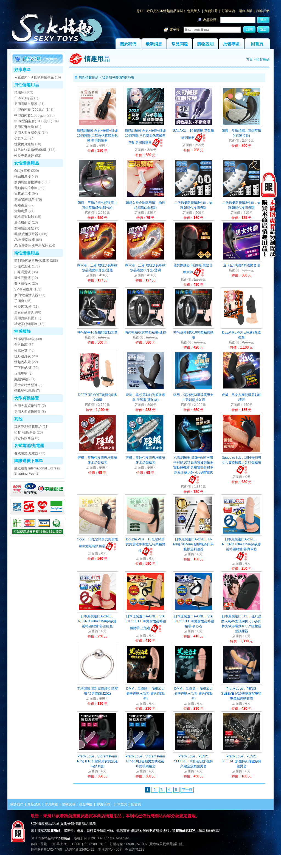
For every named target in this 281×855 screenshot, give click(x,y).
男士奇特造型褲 (25, 385)
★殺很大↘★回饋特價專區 (34, 77)
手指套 (19, 301)
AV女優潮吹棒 (24, 240)
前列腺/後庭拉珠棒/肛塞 (31, 261)
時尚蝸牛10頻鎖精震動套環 (97, 332)
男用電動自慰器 (25, 104)
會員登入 (193, 11)
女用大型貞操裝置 (27, 406)
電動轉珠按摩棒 (25, 188)
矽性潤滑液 (22, 278)
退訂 (263, 29)
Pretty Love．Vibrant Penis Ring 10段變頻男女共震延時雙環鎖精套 (145, 761)
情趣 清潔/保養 (25, 432)
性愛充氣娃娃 (24, 156)
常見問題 (180, 44)
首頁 (249, 59)
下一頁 (187, 790)
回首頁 (257, 44)
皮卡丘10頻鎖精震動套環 (241, 265)
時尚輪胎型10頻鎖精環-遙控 (145, 332)
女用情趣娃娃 (24, 228)
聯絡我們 (262, 11)
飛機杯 (19, 92)
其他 (18, 419)
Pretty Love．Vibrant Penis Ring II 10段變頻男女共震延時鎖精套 (97, 761)
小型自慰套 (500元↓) (29, 110)
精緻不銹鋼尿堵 (25, 324)
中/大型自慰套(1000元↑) (32, 121)
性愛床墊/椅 (23, 307)
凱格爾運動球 (24, 217)
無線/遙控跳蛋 (24, 199)
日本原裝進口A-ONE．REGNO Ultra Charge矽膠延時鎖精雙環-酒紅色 (97, 621)
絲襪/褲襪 (21, 379)
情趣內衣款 (22, 362)
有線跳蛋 (20, 205)
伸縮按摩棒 (22, 176)
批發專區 (231, 44)
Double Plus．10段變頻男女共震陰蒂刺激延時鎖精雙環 (145, 545)
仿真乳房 (20, 138)
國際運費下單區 (28, 460)
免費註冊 (211, 11)
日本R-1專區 (23, 98)
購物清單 (245, 11)
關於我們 (128, 44)
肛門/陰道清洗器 (26, 295)
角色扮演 (20, 345)
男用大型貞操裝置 (27, 412)
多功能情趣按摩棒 (27, 182)
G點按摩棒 (22, 171)
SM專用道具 (23, 289)
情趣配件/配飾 (24, 391)
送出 (263, 20)
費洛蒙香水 (22, 284)
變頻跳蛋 (20, 211)
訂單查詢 (228, 11)
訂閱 (249, 29)
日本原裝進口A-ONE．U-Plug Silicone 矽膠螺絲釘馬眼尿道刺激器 (193, 544)
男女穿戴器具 (24, 312)
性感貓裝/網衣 (24, 339)
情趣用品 (64, 838)
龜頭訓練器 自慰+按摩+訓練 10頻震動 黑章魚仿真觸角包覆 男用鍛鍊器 (97, 135)
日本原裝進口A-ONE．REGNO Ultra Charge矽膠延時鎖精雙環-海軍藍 (241, 544)
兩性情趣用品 (26, 252)
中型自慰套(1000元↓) (30, 115)
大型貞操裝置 (26, 398)
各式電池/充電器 (29, 445)
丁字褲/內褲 (23, 368)
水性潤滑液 (22, 266)
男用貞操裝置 (24, 318)
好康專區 (22, 69)
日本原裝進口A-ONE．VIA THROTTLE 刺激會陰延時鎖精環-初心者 (193, 621)
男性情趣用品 (26, 84)
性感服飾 (22, 331)
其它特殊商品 (24, 438)
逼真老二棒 (22, 194)
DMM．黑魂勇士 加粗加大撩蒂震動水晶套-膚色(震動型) (193, 693)
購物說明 (205, 44)
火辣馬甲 (20, 373)
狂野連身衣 (22, 356)
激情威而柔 (22, 222)
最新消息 (154, 44)
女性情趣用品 (26, 163)
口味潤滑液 (22, 272)
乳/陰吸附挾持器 (26, 234)
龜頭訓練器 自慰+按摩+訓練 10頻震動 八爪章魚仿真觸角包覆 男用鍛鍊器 (145, 136)
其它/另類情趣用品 (27, 427)
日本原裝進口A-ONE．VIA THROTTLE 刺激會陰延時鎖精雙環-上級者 (145, 622)
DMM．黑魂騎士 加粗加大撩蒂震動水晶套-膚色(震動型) (145, 693)
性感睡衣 (20, 350)
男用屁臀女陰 (24, 127)
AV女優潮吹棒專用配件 (31, 245)
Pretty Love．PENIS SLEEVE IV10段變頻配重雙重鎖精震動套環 (241, 693)
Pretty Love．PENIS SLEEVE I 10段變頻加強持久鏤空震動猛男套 (193, 761)
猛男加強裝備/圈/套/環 (30, 150)
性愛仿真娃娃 (24, 144)
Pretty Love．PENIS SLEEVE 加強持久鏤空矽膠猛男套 (241, 761)
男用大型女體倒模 (27, 133)
